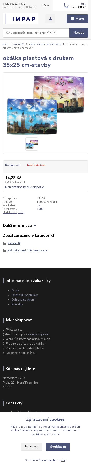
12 (38, 205)
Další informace (17, 225)
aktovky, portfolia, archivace (45, 44)
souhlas (61, 426)
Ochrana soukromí (23, 300)
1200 (40, 209)
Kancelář (19, 44)
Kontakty (17, 304)
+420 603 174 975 (14, 4)
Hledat (78, 32)
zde (63, 460)
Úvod (5, 44)
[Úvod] (20, 18)
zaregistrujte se (38, 334)
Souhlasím (58, 447)
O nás (15, 290)
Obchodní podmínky (25, 295)
